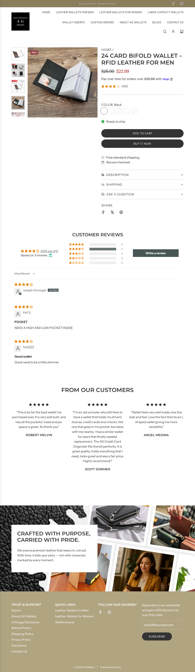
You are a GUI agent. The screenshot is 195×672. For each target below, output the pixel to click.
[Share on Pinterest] (121, 213)
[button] (31, 82)
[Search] (165, 31)
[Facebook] (173, 4)
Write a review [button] (155, 253)
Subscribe (157, 636)
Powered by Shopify (110, 667)
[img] (23, 284)
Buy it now (142, 143)
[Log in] (173, 31)
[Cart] (181, 31)
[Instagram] (181, 4)
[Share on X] (112, 213)
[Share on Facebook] (103, 213)
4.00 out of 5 (49, 251)
